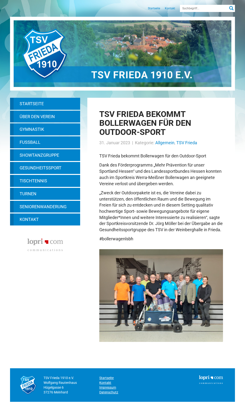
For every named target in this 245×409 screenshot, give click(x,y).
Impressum (107, 387)
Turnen (28, 193)
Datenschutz (108, 392)
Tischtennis (33, 180)
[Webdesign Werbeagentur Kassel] (45, 244)
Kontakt (170, 8)
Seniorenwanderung (43, 206)
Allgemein (164, 142)
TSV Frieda (186, 142)
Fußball (30, 142)
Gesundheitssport (40, 167)
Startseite (154, 8)
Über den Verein (37, 116)
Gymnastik (32, 129)
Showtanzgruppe (39, 155)
